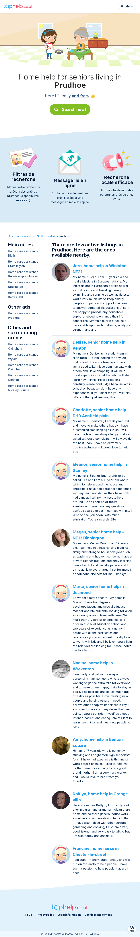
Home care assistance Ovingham (23, 346)
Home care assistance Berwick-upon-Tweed (23, 274)
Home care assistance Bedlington (23, 284)
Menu (129, 6)
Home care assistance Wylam (23, 357)
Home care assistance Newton (23, 377)
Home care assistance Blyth (23, 253)
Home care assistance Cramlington (23, 264)
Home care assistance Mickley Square (23, 388)
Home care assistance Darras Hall (23, 295)
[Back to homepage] (18, 6)
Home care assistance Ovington (23, 367)
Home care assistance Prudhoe (23, 315)
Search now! (74, 109)
